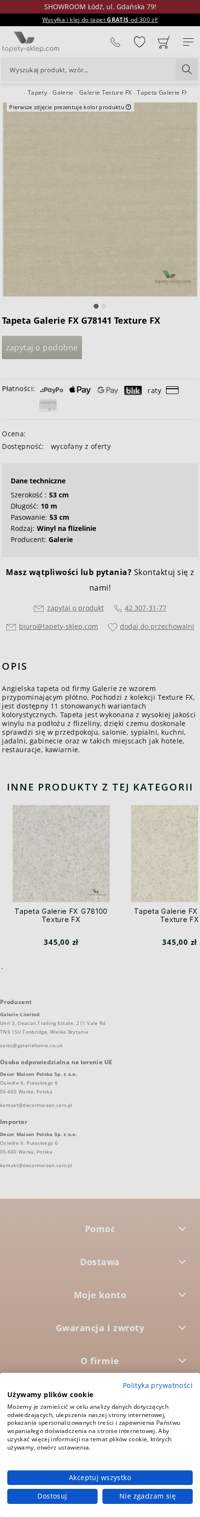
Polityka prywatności (158, 1385)
